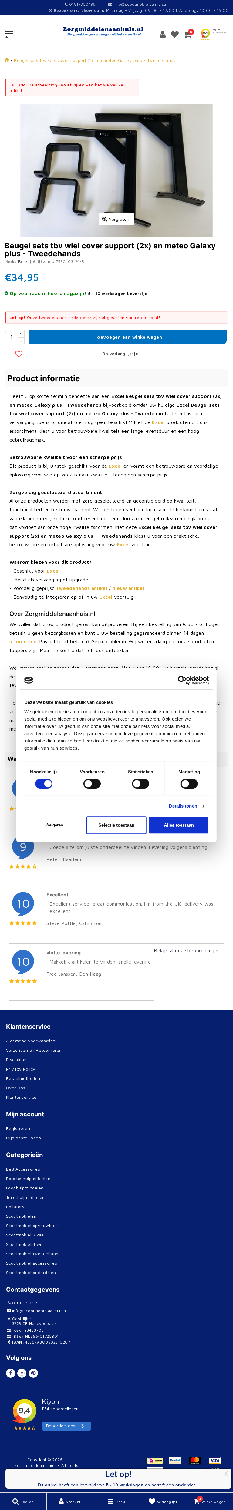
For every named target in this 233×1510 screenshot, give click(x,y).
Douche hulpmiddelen (28, 1178)
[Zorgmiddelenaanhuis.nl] (116, 31)
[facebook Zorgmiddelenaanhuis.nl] (10, 1373)
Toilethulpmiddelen (25, 1197)
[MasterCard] (197, 1463)
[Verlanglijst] (175, 34)
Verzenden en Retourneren (34, 1050)
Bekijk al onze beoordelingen (187, 950)
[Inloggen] (163, 34)
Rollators (15, 1206)
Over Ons (15, 1087)
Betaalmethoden (23, 1078)
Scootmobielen (21, 1216)
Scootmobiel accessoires (31, 1263)
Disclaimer (16, 1059)
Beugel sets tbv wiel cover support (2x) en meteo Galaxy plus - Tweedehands (95, 60)
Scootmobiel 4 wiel (25, 1244)
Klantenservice (21, 1097)
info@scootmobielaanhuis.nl (141, 4)
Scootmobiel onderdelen (31, 1272)
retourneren (22, 641)
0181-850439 (82, 4)
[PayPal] (177, 1463)
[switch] (92, 784)
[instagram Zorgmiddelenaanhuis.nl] (21, 1373)
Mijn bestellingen (23, 1137)
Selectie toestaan (116, 825)
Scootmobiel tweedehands (33, 1253)
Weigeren (54, 825)
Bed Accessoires (23, 1169)
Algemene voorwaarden (31, 1040)
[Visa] (216, 1463)
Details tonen (183, 806)
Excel (23, 261)
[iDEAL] (157, 1463)
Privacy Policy (20, 1068)
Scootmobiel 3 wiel (25, 1234)
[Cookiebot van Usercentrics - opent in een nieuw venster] (182, 680)
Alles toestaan (179, 825)
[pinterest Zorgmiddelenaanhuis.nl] (33, 1373)
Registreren (18, 1128)
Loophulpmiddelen (25, 1187)
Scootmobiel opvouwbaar (32, 1225)
